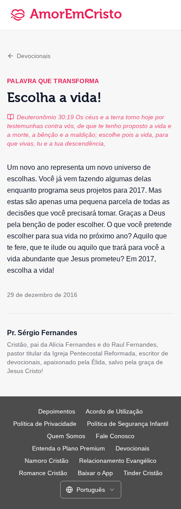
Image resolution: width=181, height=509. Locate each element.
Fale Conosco (115, 435)
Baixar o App (95, 472)
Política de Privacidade (44, 423)
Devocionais (34, 55)
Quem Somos (66, 435)
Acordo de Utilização (114, 411)
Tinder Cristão (143, 472)
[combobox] (90, 489)
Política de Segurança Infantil (127, 423)
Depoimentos (56, 411)
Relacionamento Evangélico (117, 460)
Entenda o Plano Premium (68, 448)
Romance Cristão (43, 472)
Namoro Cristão (47, 460)
